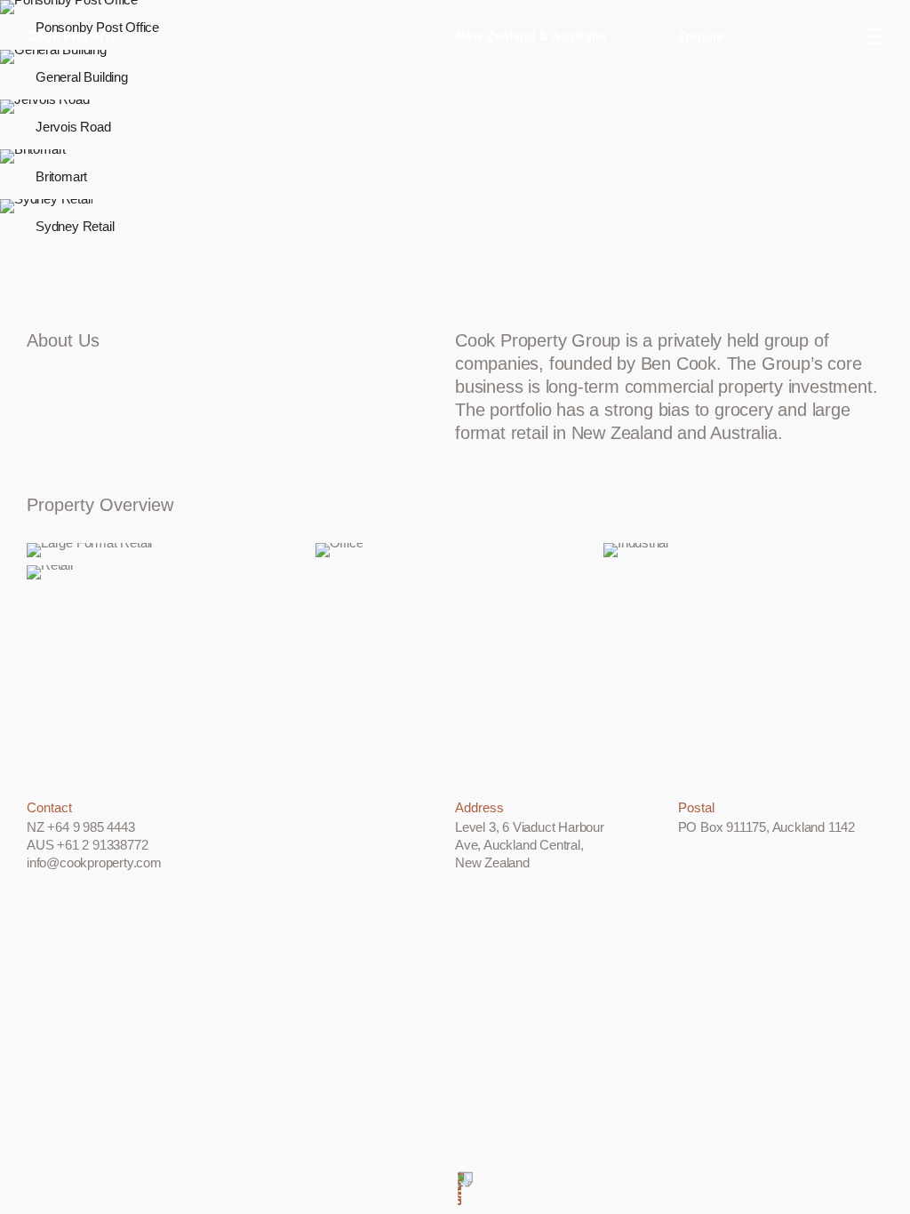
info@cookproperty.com (94, 862)
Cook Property (71, 37)
